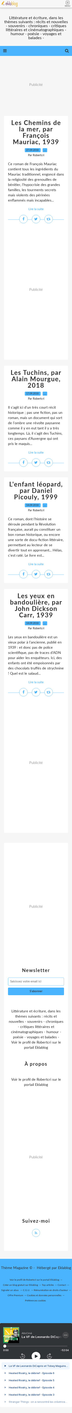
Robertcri (44, 1042)
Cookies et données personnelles (44, 1295)
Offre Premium (15, 1295)
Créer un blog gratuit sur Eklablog (20, 1285)
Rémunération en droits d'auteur (51, 1290)
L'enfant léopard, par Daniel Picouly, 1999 (36, 490)
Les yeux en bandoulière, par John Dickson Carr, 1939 (36, 606)
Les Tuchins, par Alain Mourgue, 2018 (36, 379)
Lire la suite (36, 209)
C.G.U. (26, 1290)
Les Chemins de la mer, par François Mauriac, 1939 (36, 132)
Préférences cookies (35, 1300)
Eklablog (64, 1268)
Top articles (48, 1285)
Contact (62, 1285)
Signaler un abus (10, 1290)
